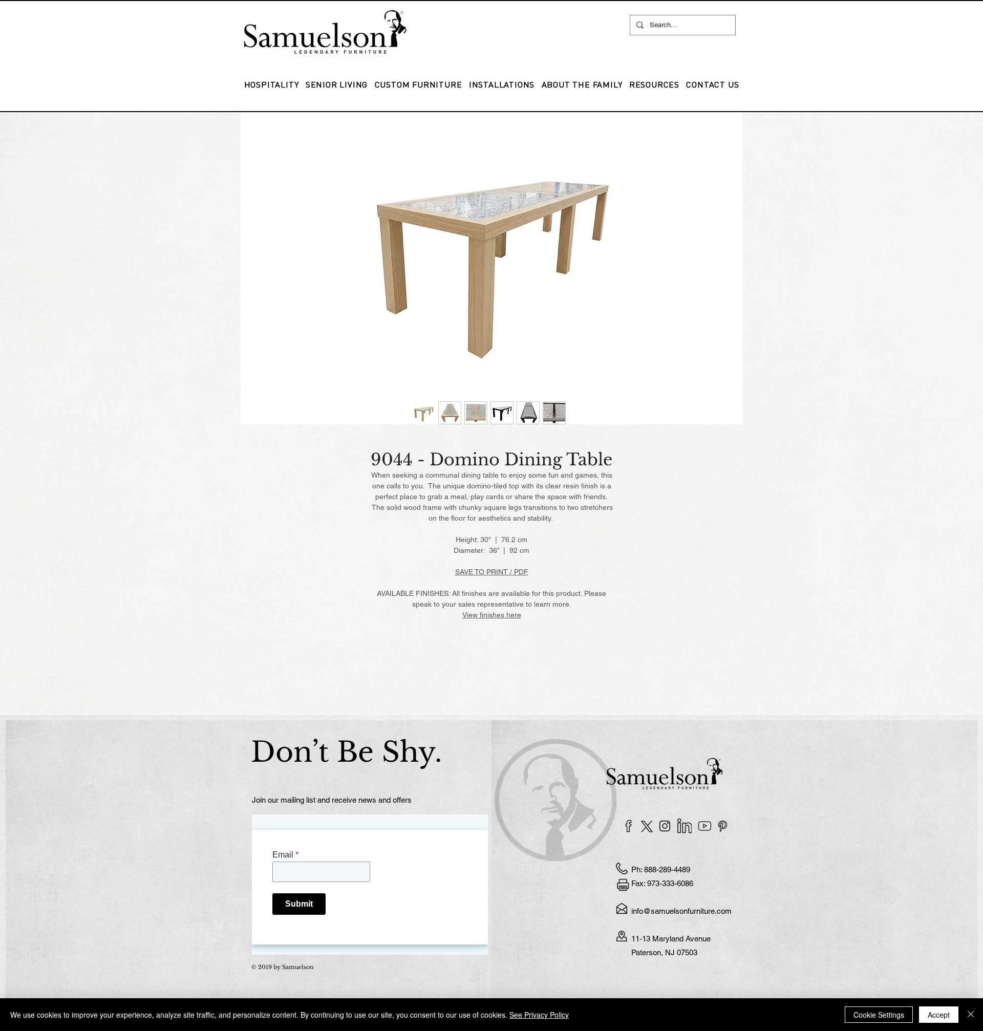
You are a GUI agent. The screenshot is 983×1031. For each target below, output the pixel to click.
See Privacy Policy (539, 1014)
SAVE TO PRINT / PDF (491, 572)
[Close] (971, 1014)
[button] (501, 84)
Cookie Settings (878, 1014)
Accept (939, 1014)
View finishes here (491, 615)
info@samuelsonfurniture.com (681, 911)
